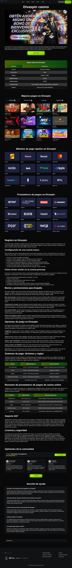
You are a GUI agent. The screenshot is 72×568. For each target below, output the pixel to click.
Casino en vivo (27, 100)
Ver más (36, 475)
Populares (11, 100)
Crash (43, 100)
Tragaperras (58, 100)
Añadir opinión (60, 454)
